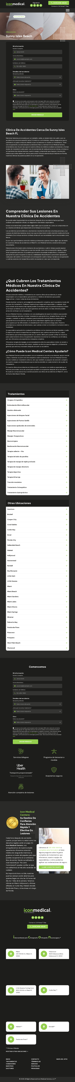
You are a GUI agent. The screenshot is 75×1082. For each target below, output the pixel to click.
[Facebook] (31, 5)
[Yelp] (40, 5)
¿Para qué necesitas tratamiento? (22, 81)
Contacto (35, 1059)
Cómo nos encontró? (18, 92)
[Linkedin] (37, 5)
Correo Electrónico (18, 56)
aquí (14, 109)
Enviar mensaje (37, 115)
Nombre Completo (18, 48)
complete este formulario (48, 850)
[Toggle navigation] (67, 10)
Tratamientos (11, 1061)
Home (8, 16)
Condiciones (11, 1064)
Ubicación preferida (18, 74)
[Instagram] (34, 5)
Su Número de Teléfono (19, 63)
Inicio (8, 1059)
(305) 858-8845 (59, 3)
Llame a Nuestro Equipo (51, 867)
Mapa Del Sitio (61, 1059)
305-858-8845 (33, 106)
